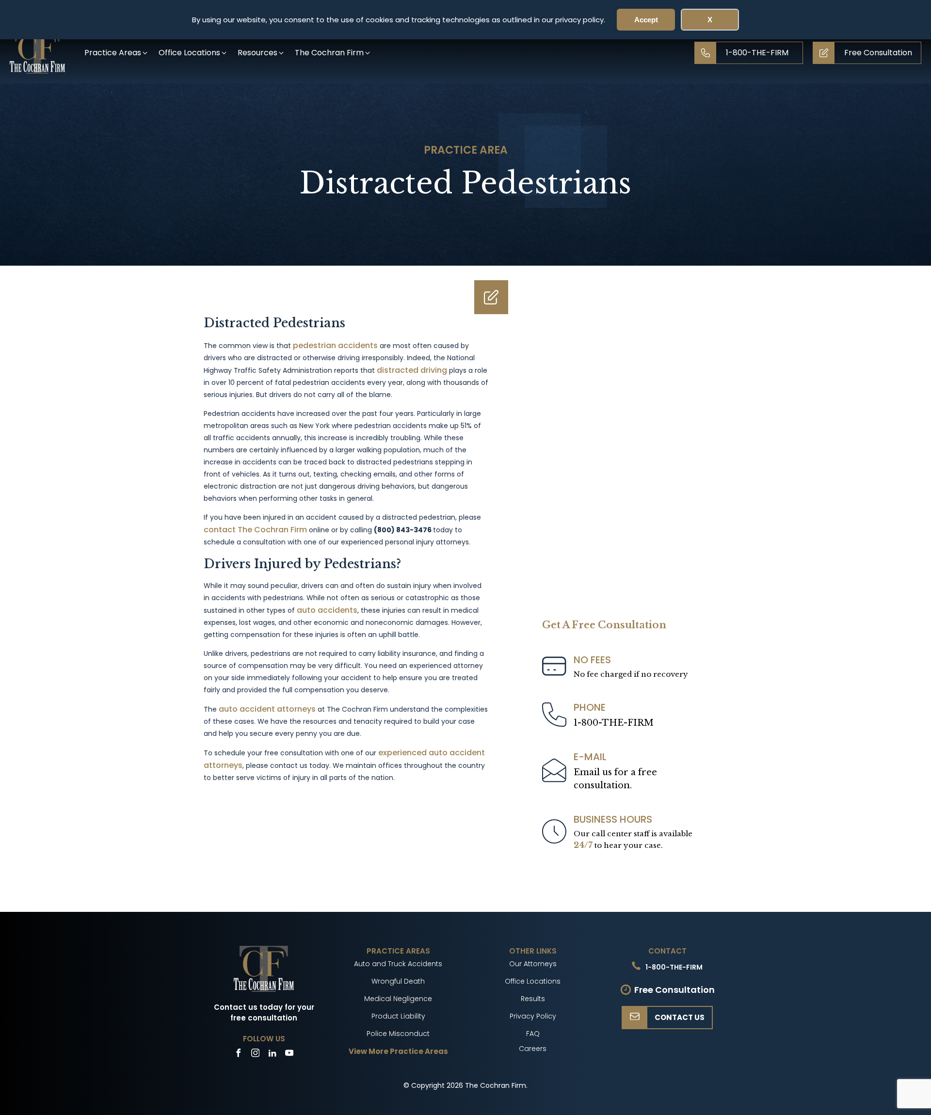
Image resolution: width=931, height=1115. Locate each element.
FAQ (533, 1033)
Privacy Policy (533, 1016)
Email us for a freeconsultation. (615, 779)
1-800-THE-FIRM (614, 722)
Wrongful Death (398, 981)
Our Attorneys (533, 964)
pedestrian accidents (335, 345)
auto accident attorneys (267, 709)
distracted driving (412, 370)
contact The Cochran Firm (255, 529)
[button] (117, 52)
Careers (532, 1048)
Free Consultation (674, 990)
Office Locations (533, 981)
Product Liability (398, 1016)
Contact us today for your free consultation (264, 1012)
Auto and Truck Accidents (398, 964)
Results (533, 999)
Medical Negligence (398, 999)
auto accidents (327, 610)
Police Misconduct (398, 1033)
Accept (646, 20)
